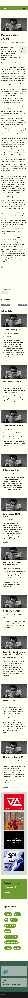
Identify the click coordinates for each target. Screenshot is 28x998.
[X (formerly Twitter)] (21, 51)
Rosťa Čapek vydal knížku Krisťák (12, 515)
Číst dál (5, 360)
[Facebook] (21, 48)
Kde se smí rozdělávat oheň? (13, 757)
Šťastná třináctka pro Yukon (13, 425)
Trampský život (13, 42)
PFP (6, 920)
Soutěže (7, 931)
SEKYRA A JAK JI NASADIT (11, 611)
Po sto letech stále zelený (12, 381)
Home (4, 980)
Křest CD (8, 948)
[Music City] (14, 821)
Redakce (5, 982)
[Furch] (14, 840)
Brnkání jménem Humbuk (11, 470)
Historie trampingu (11, 942)
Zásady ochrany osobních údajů (11, 984)
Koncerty (17, 914)
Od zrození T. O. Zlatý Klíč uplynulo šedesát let (12, 563)
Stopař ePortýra (10, 925)
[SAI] (14, 861)
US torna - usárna (9, 700)
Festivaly (8, 914)
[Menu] (24, 8)
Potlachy (4, 293)
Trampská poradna (11, 937)
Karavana (14, 920)
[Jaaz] (14, 802)
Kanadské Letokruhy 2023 (12, 329)
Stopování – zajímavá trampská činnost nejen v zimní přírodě (14, 653)
